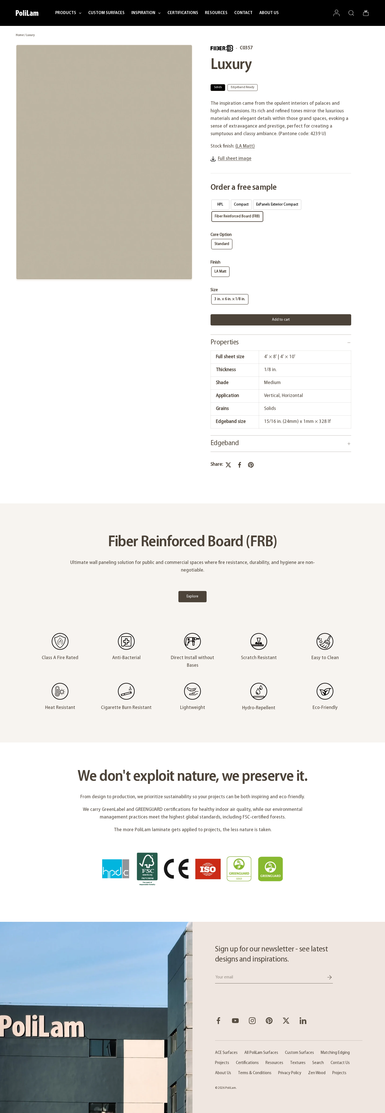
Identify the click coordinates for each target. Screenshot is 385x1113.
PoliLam (230, 1088)
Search (318, 1063)
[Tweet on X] (228, 464)
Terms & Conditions (254, 1073)
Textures (298, 1063)
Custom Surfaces (299, 1052)
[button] (366, 13)
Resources (274, 1063)
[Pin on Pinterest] (250, 464)
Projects (222, 1063)
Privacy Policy (289, 1073)
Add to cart (281, 320)
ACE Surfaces (226, 1052)
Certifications (247, 1063)
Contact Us (340, 1063)
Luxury (30, 35)
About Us (223, 1073)
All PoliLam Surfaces (261, 1052)
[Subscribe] (325, 977)
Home (20, 35)
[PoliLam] (96, 1017)
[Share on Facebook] (239, 464)
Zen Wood (317, 1073)
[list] (104, 162)
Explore (192, 596)
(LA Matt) (245, 146)
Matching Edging (335, 1052)
